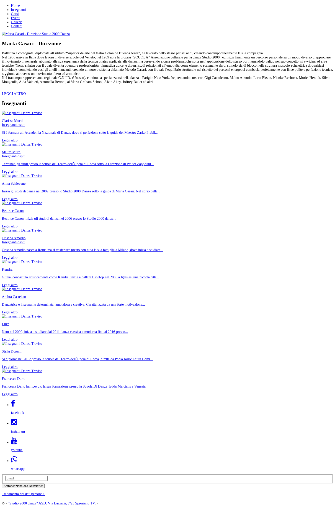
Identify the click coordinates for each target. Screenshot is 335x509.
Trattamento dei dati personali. (23, 494)
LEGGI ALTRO (14, 94)
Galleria (16, 22)
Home (15, 6)
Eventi (15, 18)
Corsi (15, 14)
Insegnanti (18, 10)
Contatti (16, 26)
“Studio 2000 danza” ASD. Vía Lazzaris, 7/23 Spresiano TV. (52, 503)
